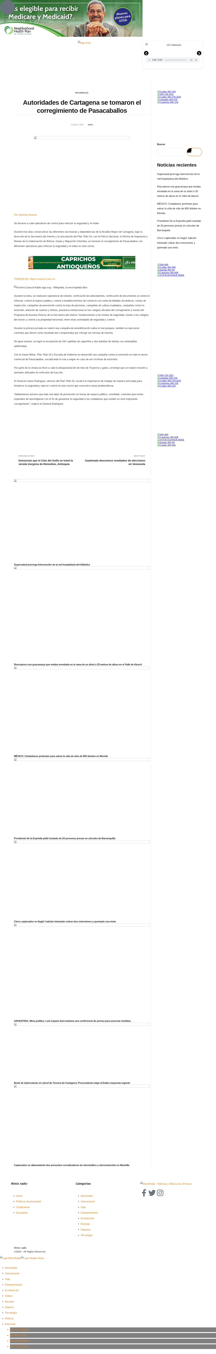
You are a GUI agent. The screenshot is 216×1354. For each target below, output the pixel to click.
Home (19, 1195)
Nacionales (81, 93)
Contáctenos (23, 1207)
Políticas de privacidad (28, 1201)
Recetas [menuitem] (9, 1301)
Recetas (85, 1224)
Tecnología (86, 1235)
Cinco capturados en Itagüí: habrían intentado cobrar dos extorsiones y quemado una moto (65, 921)
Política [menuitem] (9, 1318)
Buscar (161, 144)
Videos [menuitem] (8, 1296)
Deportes (86, 1229)
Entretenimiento (89, 1212)
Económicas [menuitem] (12, 1290)
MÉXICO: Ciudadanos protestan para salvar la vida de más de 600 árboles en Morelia (61, 756)
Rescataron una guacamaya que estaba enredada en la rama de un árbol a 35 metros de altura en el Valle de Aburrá (78, 664)
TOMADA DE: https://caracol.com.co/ (34, 279)
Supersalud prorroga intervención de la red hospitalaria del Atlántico (52, 564)
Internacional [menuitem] (12, 1273)
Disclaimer (22, 1212)
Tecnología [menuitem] (11, 1312)
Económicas (87, 1218)
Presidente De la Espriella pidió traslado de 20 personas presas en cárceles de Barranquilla (64, 838)
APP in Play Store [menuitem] (20, 1346)
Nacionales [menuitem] (11, 1267)
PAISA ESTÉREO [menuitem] (19, 1341)
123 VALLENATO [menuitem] (19, 1329)
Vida (83, 1207)
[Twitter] (152, 1193)
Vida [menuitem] (7, 1279)
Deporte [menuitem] (9, 1307)
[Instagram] (160, 1193)
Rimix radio (20, 1247)
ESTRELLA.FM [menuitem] (18, 1335)
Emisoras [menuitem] (10, 1324)
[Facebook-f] (144, 1193)
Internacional (88, 1201)
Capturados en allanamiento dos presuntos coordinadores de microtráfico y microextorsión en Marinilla (71, 1165)
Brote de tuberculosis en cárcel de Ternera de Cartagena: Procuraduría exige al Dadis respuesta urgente (72, 1083)
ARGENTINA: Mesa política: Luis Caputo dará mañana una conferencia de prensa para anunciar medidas (72, 1021)
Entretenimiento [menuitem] (13, 1284)
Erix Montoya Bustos (25, 214)
